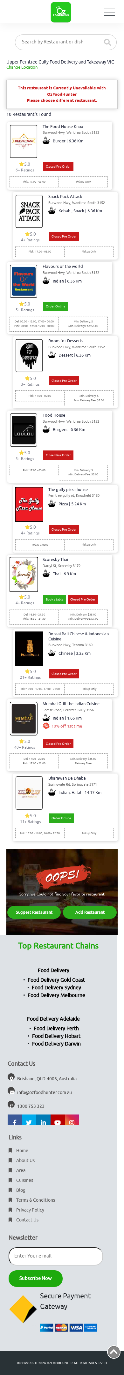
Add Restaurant (90, 912)
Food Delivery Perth (56, 1028)
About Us (25, 1160)
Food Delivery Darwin (56, 1044)
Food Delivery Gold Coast (56, 980)
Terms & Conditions (35, 1200)
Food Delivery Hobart (56, 1036)
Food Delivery (53, 970)
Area (20, 1170)
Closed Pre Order (58, 166)
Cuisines (24, 1180)
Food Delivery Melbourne (56, 995)
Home (21, 1150)
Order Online (55, 306)
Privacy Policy (29, 1210)
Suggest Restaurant (34, 912)
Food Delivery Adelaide (53, 1019)
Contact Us (26, 1220)
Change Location (22, 67)
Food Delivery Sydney (56, 988)
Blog (20, 1190)
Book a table (55, 599)
